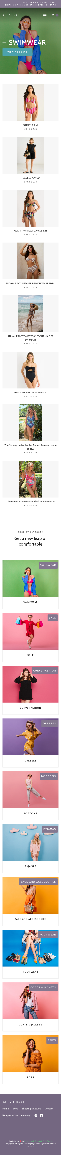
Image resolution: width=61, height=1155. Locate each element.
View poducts (18, 52)
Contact (49, 1108)
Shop (15, 1108)
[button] (45, 15)
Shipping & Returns (31, 1108)
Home (6, 1108)
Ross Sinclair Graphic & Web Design (38, 1141)
